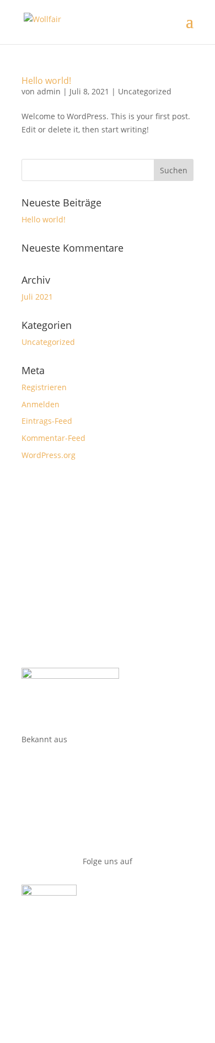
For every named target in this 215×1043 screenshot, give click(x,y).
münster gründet (53, 769)
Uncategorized (144, 91)
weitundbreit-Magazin (63, 789)
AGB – (37, 979)
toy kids (36, 831)
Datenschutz (122, 979)
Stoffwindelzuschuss (60, 627)
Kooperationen (49, 586)
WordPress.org (49, 455)
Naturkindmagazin (56, 810)
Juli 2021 (37, 296)
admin (49, 91)
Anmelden (41, 404)
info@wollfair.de (52, 565)
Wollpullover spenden (62, 544)
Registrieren (44, 387)
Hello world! (46, 80)
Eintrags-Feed (47, 421)
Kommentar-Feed (53, 438)
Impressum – (74, 979)
